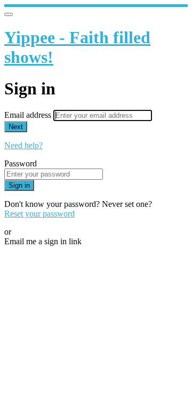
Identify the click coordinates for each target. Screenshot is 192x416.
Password (20, 163)
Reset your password (39, 213)
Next (16, 127)
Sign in (19, 185)
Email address (28, 114)
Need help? (23, 145)
